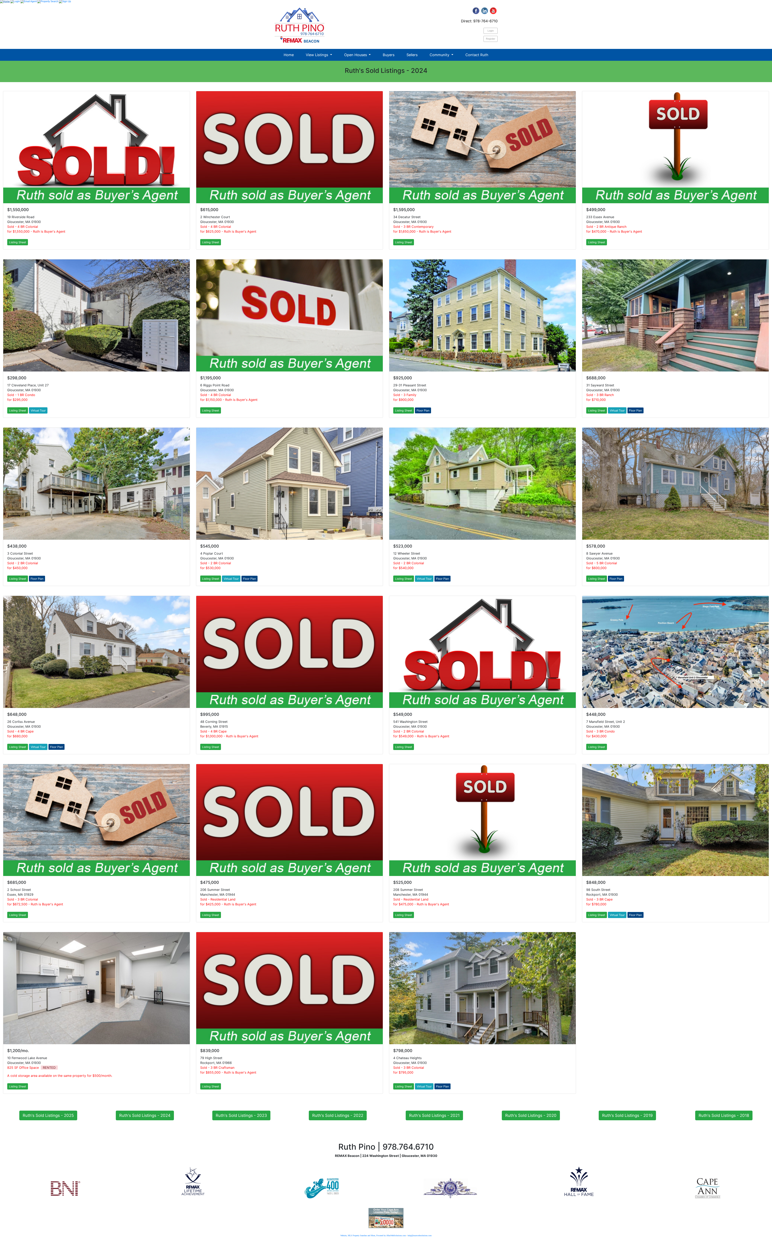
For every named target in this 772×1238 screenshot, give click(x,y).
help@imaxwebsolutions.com (420, 1235)
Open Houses (356, 55)
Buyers (388, 55)
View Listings (317, 55)
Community (440, 55)
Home (289, 55)
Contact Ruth (476, 55)
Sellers (412, 55)
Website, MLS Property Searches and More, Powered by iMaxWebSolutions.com (373, 1235)
